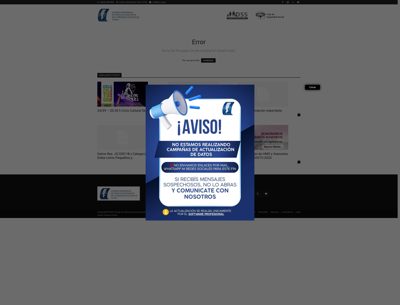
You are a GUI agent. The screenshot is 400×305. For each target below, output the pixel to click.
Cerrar (312, 87)
